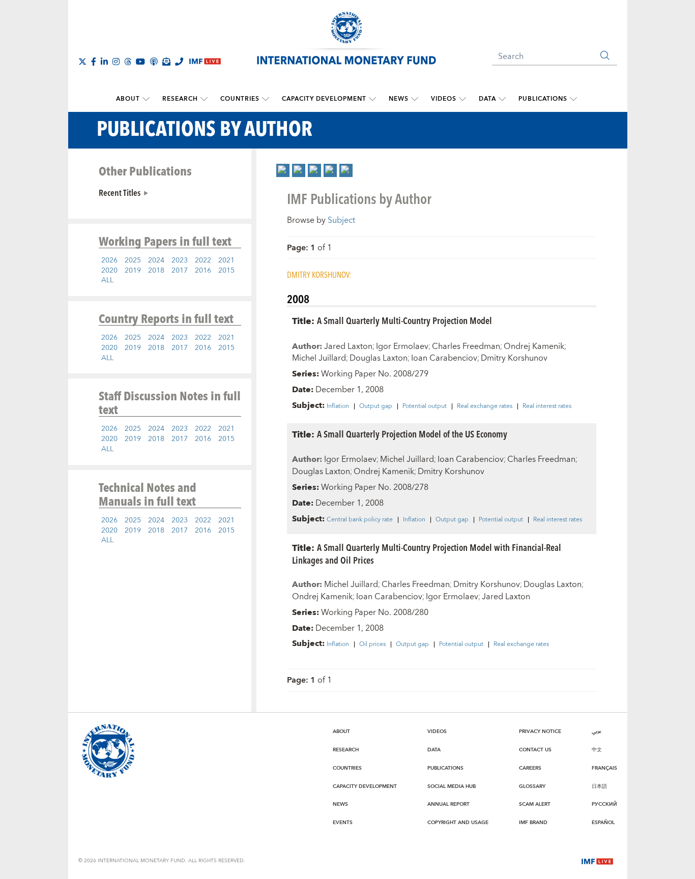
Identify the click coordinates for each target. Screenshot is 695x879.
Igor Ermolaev (402, 346)
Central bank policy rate (360, 520)
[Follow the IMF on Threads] (127, 61)
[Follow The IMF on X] (82, 61)
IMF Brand (533, 822)
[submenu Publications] (573, 99)
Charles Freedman (466, 346)
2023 (179, 260)
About (128, 99)
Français (604, 768)
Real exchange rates (484, 406)
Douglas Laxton (379, 358)
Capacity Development (324, 99)
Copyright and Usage (457, 822)
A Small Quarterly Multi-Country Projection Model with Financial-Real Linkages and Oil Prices (426, 553)
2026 (109, 260)
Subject (341, 220)
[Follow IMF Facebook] (93, 61)
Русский (604, 804)
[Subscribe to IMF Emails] (166, 61)
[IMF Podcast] (154, 61)
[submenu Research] (204, 99)
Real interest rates (547, 406)
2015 (226, 271)
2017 (179, 271)
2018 (156, 271)
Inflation (338, 406)
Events (343, 822)
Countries (239, 99)
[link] (282, 170)
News (399, 99)
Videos (443, 99)
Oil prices (372, 644)
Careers (530, 768)
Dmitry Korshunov (514, 358)
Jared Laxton (348, 346)
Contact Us (535, 749)
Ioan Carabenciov (444, 358)
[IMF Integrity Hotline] (179, 61)
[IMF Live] (597, 860)
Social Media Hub (451, 786)
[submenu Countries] (265, 99)
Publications (542, 99)
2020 (109, 271)
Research (180, 99)
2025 (133, 260)
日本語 (599, 786)
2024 (156, 260)
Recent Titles (119, 192)
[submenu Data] (502, 99)
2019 (133, 271)
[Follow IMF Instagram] (116, 61)
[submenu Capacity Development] (372, 99)
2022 (203, 260)
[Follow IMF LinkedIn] (104, 61)
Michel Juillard (319, 358)
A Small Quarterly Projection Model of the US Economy (412, 434)
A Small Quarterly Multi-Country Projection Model (404, 320)
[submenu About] (146, 99)
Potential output (424, 406)
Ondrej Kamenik (534, 346)
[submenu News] (415, 99)
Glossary (532, 786)
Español (603, 822)
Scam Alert (535, 804)
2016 (203, 271)
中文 (597, 749)
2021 (226, 260)
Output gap (375, 406)
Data (487, 99)
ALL (107, 280)
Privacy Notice (540, 731)
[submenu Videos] (462, 99)
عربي (596, 731)
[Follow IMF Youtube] (140, 61)
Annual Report (448, 804)
